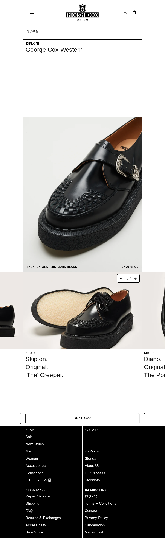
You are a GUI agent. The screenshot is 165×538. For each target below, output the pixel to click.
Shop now (82, 418)
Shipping (33, 503)
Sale (29, 437)
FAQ (29, 511)
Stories (90, 459)
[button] (32, 12)
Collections (35, 473)
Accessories (36, 466)
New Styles (35, 444)
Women (32, 459)
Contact (91, 511)
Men (29, 451)
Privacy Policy (96, 518)
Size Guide (34, 532)
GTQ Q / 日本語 (38, 480)
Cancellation (95, 525)
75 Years (92, 451)
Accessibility (36, 525)
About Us (92, 466)
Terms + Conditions (100, 503)
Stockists (92, 480)
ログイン (92, 496)
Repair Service (38, 496)
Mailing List (94, 532)
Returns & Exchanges (43, 518)
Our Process (95, 473)
